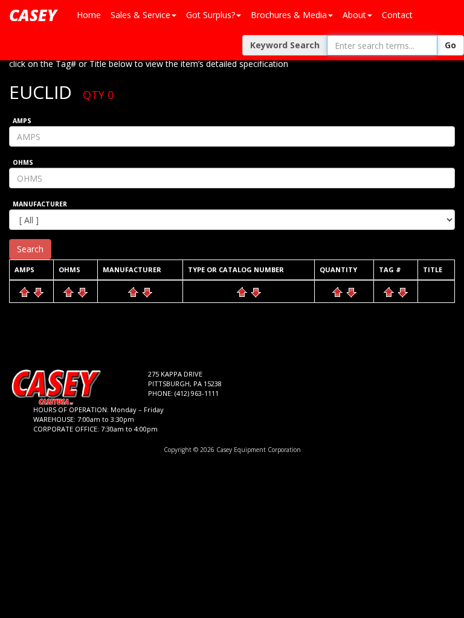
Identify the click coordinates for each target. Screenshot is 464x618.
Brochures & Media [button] (289, 15)
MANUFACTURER (40, 204)
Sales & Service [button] (140, 15)
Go (450, 45)
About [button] (354, 15)
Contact (397, 15)
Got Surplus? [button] (210, 15)
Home (89, 15)
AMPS (22, 120)
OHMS (23, 162)
